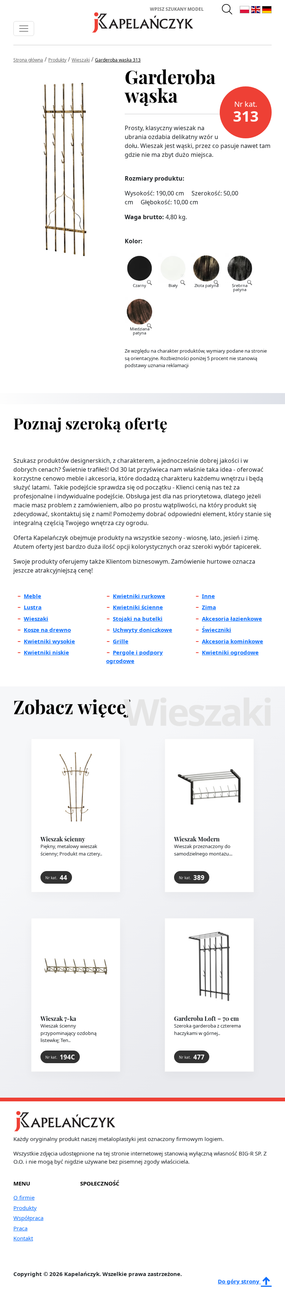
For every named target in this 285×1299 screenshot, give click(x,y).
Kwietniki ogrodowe (230, 652)
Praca (20, 1228)
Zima (209, 607)
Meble (32, 596)
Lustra (33, 607)
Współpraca (28, 1217)
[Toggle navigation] (23, 28)
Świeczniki (216, 629)
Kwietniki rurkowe (139, 596)
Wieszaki (36, 618)
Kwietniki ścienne (138, 607)
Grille (120, 641)
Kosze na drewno (47, 629)
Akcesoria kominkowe (232, 641)
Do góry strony (239, 1281)
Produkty (25, 1207)
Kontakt (23, 1238)
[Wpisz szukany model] (227, 9)
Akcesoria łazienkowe (232, 618)
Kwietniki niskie (46, 652)
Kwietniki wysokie (49, 641)
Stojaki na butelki (138, 618)
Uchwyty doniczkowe (142, 629)
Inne (208, 596)
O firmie (24, 1197)
